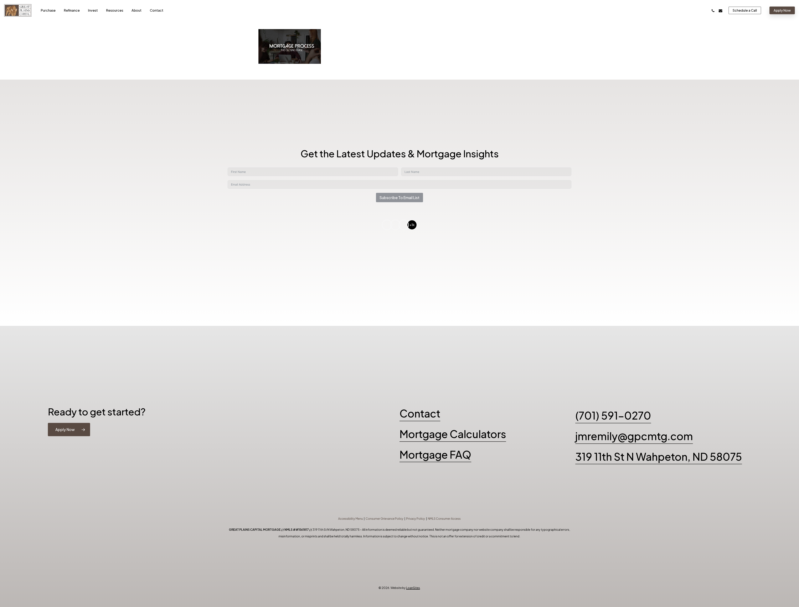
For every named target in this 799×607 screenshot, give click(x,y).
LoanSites (413, 588)
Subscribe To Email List (399, 197)
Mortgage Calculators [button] (453, 433)
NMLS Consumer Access (444, 518)
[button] (69, 429)
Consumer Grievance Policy (384, 518)
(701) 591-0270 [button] (613, 415)
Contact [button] (420, 413)
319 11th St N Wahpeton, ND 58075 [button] (658, 456)
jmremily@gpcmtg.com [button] (634, 435)
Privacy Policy (415, 518)
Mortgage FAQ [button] (435, 454)
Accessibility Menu (350, 518)
